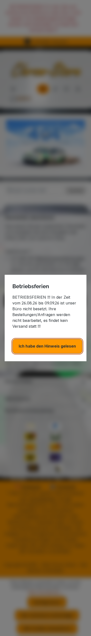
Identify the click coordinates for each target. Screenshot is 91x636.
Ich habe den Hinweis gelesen (47, 346)
